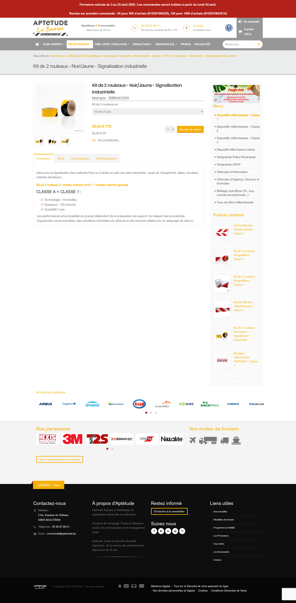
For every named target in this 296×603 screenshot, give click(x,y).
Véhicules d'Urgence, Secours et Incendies (238, 181)
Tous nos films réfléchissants (235, 202)
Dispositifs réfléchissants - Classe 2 (238, 128)
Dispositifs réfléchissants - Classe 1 (238, 117)
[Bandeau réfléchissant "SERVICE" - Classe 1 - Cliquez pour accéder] (222, 360)
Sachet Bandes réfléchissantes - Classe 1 (244, 229)
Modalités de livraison (224, 519)
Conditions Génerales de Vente (229, 590)
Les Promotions (221, 535)
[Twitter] (161, 531)
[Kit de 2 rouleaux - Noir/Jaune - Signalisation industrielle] (59, 108)
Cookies (203, 590)
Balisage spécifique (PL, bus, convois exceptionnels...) (236, 193)
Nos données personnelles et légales (174, 590)
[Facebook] (154, 531)
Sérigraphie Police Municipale (236, 157)
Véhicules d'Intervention (232, 172)
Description (43, 158)
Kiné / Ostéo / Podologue (111, 44)
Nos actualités (220, 511)
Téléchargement (106, 158)
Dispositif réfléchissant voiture (236, 149)
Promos (186, 44)
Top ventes (219, 543)
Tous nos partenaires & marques (59, 459)
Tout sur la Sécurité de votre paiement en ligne (201, 586)
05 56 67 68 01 (60, 526)
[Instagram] (182, 531)
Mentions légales (160, 586)
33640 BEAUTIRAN (49, 519)
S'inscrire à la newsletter (169, 511)
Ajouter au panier (190, 129)
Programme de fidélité (224, 527)
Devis (60, 158)
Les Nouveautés (221, 551)
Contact (217, 559)
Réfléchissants (78, 44)
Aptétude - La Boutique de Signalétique (76, 55)
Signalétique (141, 44)
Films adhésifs (52, 44)
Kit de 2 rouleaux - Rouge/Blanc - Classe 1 (245, 255)
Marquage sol (165, 44)
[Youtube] (175, 531)
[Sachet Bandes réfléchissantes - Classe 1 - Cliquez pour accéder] (222, 232)
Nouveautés (202, 44)
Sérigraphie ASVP (228, 164)
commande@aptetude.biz (61, 533)
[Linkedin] (168, 531)
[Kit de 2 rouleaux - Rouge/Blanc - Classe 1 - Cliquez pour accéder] (222, 258)
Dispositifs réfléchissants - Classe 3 (238, 140)
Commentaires (80, 158)
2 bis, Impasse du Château (53, 515)
